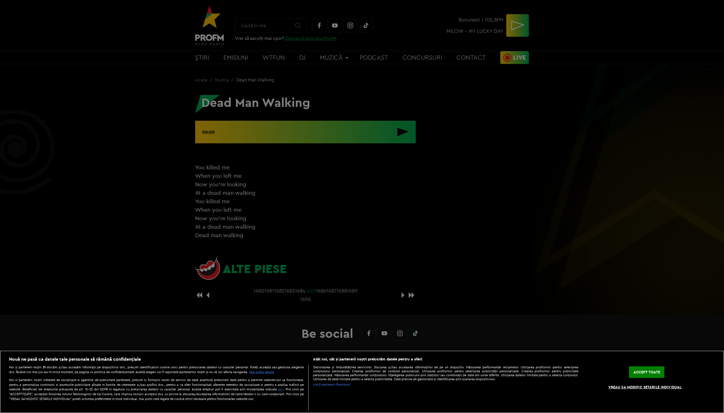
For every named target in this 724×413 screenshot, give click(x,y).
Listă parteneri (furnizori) (331, 384)
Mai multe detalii (261, 372)
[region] (362, 382)
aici (281, 389)
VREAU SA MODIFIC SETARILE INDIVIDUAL (645, 387)
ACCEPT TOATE (647, 372)
